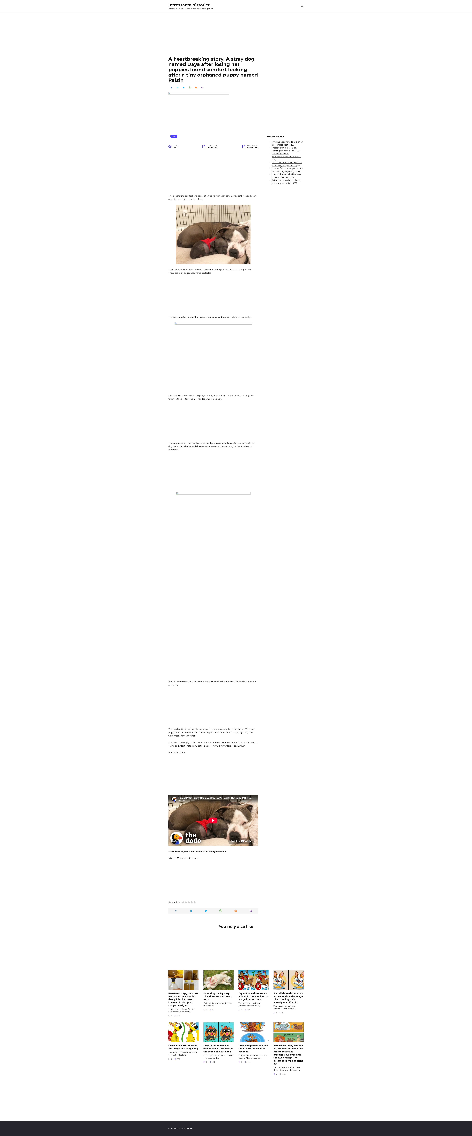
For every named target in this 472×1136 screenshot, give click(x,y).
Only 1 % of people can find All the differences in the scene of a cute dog (218, 1048)
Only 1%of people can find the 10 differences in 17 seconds (253, 1048)
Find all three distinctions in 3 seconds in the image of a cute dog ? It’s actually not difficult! (288, 998)
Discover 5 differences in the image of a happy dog (183, 1047)
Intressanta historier (189, 5)
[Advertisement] (236, 36)
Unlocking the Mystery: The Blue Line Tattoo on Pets (217, 996)
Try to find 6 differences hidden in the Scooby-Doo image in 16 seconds (253, 996)
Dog (173, 136)
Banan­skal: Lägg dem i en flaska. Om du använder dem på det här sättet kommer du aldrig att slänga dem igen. (183, 999)
